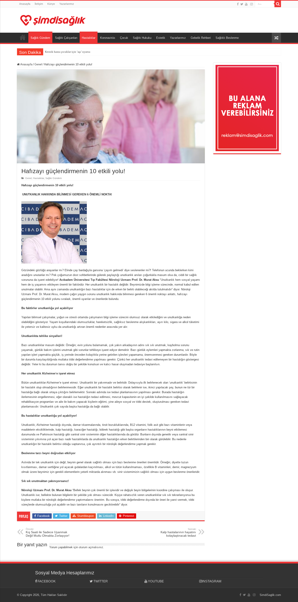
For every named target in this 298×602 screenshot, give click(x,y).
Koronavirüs (107, 37)
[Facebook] (237, 4)
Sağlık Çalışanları (66, 37)
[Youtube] (246, 4)
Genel (38, 64)
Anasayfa (24, 3)
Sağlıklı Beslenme (227, 37)
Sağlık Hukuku (142, 37)
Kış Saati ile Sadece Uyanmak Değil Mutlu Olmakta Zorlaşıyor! (47, 532)
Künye (51, 3)
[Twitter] (242, 4)
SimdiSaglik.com (270, 595)
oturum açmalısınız (91, 547)
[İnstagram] (251, 4)
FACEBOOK (47, 581)
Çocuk (124, 37)
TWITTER (100, 581)
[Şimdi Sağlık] (53, 19)
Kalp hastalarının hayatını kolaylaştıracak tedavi (178, 532)
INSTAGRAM (211, 581)
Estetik (160, 37)
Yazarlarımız (66, 3)
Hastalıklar (88, 37)
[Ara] (277, 4)
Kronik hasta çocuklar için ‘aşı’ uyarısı (67, 51)
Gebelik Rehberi (201, 37)
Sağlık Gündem (40, 37)
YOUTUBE (156, 581)
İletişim (39, 3)
